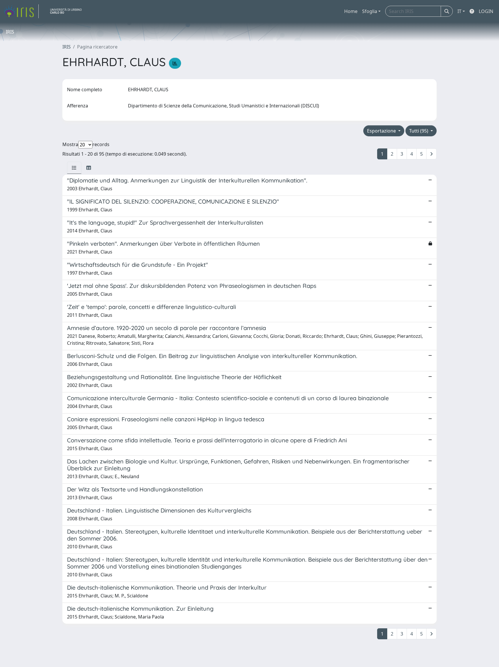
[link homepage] (21, 11)
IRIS (66, 47)
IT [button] (459, 11)
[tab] (74, 168)
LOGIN (486, 11)
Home (351, 11)
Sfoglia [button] (369, 11)
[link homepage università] (68, 11)
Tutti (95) (419, 131)
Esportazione (382, 131)
